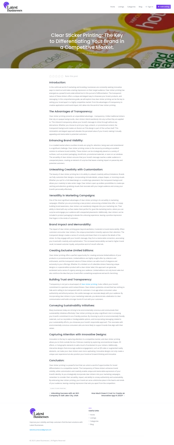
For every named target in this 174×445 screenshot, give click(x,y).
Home (112, 7)
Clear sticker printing (58, 388)
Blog (140, 7)
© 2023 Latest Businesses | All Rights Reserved (47, 440)
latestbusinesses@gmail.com (40, 430)
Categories (131, 7)
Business (87, 29)
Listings (121, 7)
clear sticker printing (89, 284)
